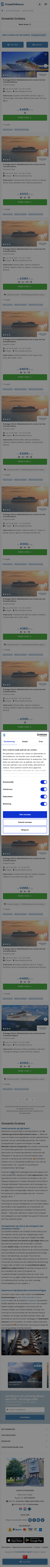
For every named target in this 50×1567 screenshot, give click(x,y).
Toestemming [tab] (9, 741)
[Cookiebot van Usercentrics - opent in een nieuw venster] (37, 735)
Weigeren (25, 830)
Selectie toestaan (25, 822)
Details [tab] (25, 741)
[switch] (43, 789)
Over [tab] (41, 741)
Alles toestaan (25, 814)
